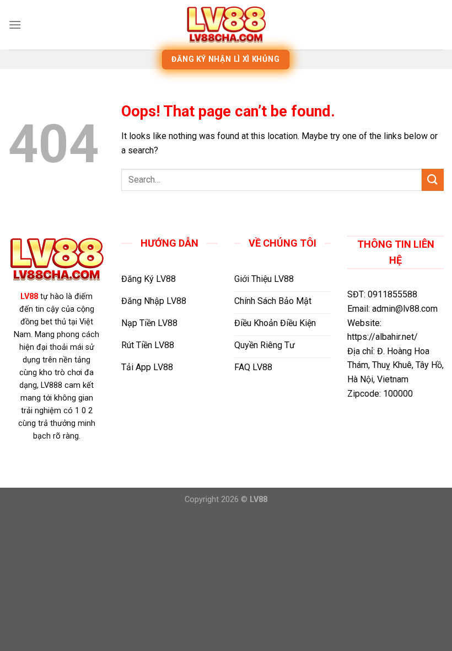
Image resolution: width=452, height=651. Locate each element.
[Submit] (433, 179)
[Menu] (14, 24)
